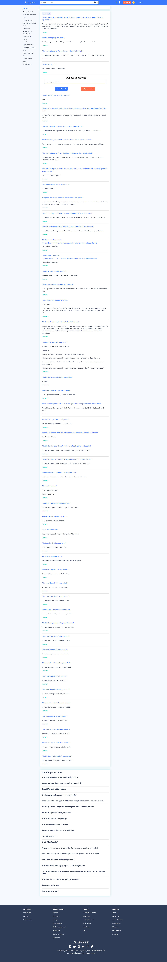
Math (24, 50)
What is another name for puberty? (54, 818)
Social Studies (27, 59)
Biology (55, 920)
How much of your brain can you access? (56, 813)
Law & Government (29, 47)
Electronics (26, 29)
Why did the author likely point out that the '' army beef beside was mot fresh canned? (73, 801)
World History (57, 923)
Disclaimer (115, 927)
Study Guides (87, 923)
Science (25, 56)
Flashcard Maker (88, 920)
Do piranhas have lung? (50, 891)
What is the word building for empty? (55, 824)
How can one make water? (51, 885)
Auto (24, 17)
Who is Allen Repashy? (50, 842)
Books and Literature (29, 23)
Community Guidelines (90, 913)
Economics (56, 938)
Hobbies (25, 42)
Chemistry (56, 916)
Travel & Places (27, 64)
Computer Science (58, 934)
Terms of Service (117, 920)
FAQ (84, 930)
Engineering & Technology (27, 32)
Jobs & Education (28, 45)
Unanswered (27, 920)
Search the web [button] (61, 89)
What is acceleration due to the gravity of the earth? (60, 879)
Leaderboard (27, 913)
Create (126, 2)
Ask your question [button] (88, 89)
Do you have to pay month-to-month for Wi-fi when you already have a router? (70, 848)
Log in (141, 2)
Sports (25, 61)
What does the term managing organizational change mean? (63, 866)
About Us (115, 913)
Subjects (25, 9)
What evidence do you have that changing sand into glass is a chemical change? (70, 854)
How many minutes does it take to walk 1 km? (58, 830)
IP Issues (115, 934)
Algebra (55, 913)
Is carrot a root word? (49, 836)
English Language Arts (60, 927)
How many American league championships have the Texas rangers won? (68, 807)
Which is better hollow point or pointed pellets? (59, 795)
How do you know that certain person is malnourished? (62, 783)
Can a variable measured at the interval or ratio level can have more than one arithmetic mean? (73, 872)
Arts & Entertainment (29, 15)
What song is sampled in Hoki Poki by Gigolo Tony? (60, 777)
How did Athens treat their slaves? (54, 789)
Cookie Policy (116, 930)
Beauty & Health (28, 20)
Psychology (56, 930)
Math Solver (86, 927)
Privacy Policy (116, 923)
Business (26, 26)
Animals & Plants (28, 12)
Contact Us (115, 916)
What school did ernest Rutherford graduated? (58, 860)
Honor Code (86, 916)
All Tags (25, 916)
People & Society (28, 53)
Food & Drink (27, 36)
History (25, 39)
